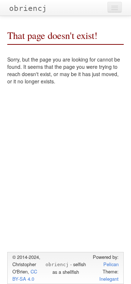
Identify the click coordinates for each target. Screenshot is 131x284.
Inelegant (109, 278)
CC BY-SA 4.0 (24, 275)
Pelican (111, 264)
